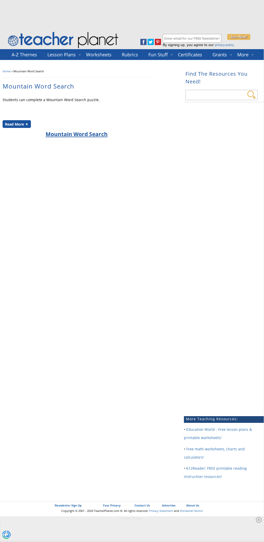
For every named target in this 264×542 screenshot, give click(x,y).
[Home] (64, 48)
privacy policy (224, 45)
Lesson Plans (61, 54)
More (243, 54)
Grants (219, 54)
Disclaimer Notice (191, 511)
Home (7, 71)
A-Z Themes (24, 54)
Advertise (169, 505)
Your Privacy (112, 505)
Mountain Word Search (77, 134)
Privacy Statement (161, 511)
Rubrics (130, 54)
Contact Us (142, 505)
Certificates (190, 54)
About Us (192, 505)
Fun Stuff (158, 54)
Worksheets (99, 54)
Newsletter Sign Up (68, 505)
